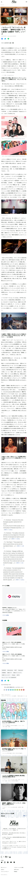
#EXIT (15, 670)
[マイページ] (1, 1)
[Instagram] (4, 862)
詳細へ (24, 815)
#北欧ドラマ (9, 672)
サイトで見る (6, 651)
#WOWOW (4, 670)
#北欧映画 (4, 672)
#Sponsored (20, 670)
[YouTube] (11, 862)
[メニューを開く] (26, 2)
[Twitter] (5, 39)
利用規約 (15, 871)
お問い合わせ (16, 869)
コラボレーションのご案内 (18, 867)
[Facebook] (2, 39)
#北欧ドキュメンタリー (6, 675)
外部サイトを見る (8, 529)
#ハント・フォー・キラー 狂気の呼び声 (9, 677)
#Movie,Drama (10, 670)
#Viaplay (13, 675)
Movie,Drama (7, 694)
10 (23, 689)
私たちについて (3, 867)
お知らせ (2, 869)
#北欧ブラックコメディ (17, 672)
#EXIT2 (18, 675)
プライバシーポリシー (5, 871)
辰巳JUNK (7, 42)
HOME (2, 694)
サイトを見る (6, 615)
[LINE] (8, 39)
